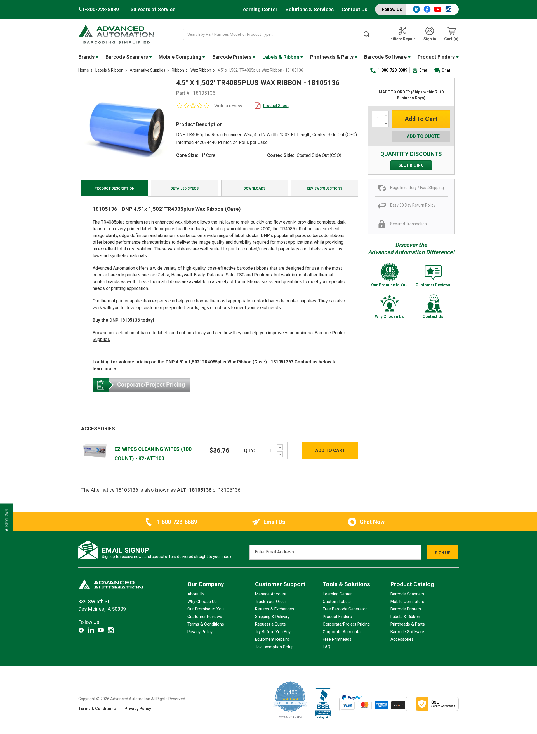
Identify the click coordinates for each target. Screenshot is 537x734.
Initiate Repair (402, 39)
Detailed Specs (185, 188)
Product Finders (437, 57)
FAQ (326, 646)
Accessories (402, 639)
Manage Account (270, 593)
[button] (6, 520)
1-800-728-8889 (392, 70)
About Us (195, 593)
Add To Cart (330, 450)
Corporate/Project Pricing (346, 624)
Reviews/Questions (324, 188)
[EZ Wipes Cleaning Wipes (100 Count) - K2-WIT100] (95, 450)
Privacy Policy (200, 631)
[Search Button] (367, 34)
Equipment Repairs (272, 639)
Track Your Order (270, 601)
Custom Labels (337, 601)
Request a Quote (270, 624)
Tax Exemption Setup (274, 646)
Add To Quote (423, 136)
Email (424, 70)
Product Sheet (276, 105)
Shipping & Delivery (272, 616)
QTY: (249, 450)
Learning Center (258, 9)
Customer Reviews (204, 616)
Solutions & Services (309, 9)
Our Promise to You (205, 609)
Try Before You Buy (273, 631)
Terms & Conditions (205, 624)
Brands (87, 57)
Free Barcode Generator (345, 609)
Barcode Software (386, 57)
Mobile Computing (180, 57)
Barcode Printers (232, 57)
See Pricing (411, 165)
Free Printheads (337, 639)
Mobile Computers (407, 601)
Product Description (115, 188)
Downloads (254, 188)
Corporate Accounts (342, 631)
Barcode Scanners (127, 57)
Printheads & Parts (332, 57)
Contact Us (354, 9)
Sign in (429, 39)
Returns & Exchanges (274, 609)
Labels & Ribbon (281, 57)
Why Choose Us (202, 601)
